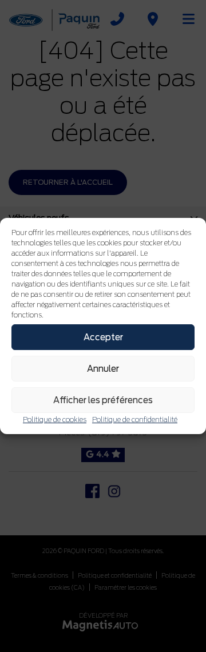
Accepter (103, 337)
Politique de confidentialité (134, 419)
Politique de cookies (54, 419)
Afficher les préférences (103, 400)
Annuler (103, 369)
